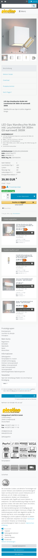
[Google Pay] (23, 456)
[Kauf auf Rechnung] (23, 450)
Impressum (30, 519)
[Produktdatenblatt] (7, 187)
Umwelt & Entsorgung (8, 361)
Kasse (3, 348)
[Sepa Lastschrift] (15, 444)
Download (6, 80)
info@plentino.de (7, 431)
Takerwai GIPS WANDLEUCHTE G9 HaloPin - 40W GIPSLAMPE (24, 279)
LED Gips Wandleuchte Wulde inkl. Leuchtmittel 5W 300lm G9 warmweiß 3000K (24, 226)
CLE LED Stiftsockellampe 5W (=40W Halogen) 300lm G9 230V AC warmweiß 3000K (24, 256)
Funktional (8, 539)
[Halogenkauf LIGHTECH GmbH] (12, 410)
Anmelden (5, 344)
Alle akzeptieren (19, 550)
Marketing (8, 535)
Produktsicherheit (8, 86)
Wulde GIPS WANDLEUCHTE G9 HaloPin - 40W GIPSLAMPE (24, 302)
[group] (9, 230)
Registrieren (5, 342)
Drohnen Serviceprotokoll (10, 363)
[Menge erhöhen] (7, 195)
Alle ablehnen (19, 554)
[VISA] (32, 444)
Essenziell (8, 529)
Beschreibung (7, 68)
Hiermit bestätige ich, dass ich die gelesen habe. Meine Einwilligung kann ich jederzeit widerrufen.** (19, 390)
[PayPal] (6, 444)
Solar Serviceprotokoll (8, 367)
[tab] (19, 68)
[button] (19, 203)
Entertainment (6, 331)
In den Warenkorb (23, 196)
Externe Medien (10, 537)
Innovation (5, 336)
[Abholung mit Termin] (31, 468)
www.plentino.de (7, 433)
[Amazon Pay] (23, 444)
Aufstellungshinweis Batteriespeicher (13, 372)
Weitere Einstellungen (8, 542)
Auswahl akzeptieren (19, 546)
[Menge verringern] (7, 197)
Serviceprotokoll (7, 369)
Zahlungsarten (6, 357)
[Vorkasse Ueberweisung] (15, 456)
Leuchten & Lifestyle (8, 333)
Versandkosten (16, 213)
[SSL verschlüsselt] (6, 483)
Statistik (7, 531)
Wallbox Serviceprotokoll (9, 365)
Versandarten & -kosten (9, 359)
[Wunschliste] (26, 1)
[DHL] (14, 468)
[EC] (6, 456)
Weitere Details (8, 74)
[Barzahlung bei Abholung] (32, 450)
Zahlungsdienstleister (11, 533)
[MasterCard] (6, 450)
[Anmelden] (2, 1)
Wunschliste (7, 208)
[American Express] (15, 450)
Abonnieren (18, 396)
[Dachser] (23, 468)
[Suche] (33, 6)
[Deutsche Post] (6, 468)
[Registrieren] (5, 1)
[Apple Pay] (32, 456)
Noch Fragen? (7, 92)
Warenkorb (5, 346)
